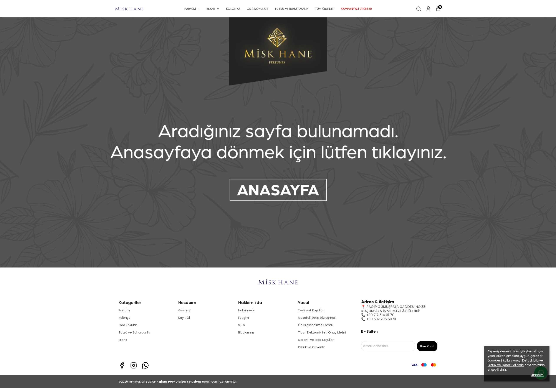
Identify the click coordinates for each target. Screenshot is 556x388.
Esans (123, 340)
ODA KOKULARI (257, 9)
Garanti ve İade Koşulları (316, 340)
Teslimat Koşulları (311, 310)
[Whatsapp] (145, 365)
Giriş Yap (184, 310)
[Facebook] (122, 365)
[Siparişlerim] (428, 9)
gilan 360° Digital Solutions (180, 382)
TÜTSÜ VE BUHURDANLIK (291, 9)
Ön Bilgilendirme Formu (315, 325)
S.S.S (241, 325)
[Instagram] (133, 365)
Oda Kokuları (128, 325)
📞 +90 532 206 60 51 (378, 319)
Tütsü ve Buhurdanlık (134, 332)
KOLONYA (233, 9)
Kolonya (125, 317)
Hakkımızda (246, 310)
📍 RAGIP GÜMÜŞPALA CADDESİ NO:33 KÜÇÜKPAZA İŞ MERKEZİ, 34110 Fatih (393, 308)
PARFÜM (190, 9)
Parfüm (124, 310)
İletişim (243, 317)
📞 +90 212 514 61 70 (377, 314)
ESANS (211, 9)
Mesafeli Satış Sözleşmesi (317, 317)
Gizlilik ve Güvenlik (311, 347)
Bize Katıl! (427, 346)
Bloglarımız (246, 332)
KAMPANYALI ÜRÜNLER (356, 9)
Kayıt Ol (184, 317)
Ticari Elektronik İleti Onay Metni (322, 332)
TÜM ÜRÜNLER (324, 9)
